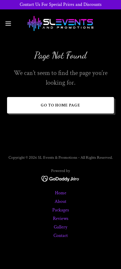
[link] (60, 23)
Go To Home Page (60, 105)
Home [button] (60, 193)
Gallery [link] (60, 227)
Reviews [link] (60, 218)
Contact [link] (60, 236)
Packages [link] (60, 210)
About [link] (60, 201)
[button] (11, 23)
